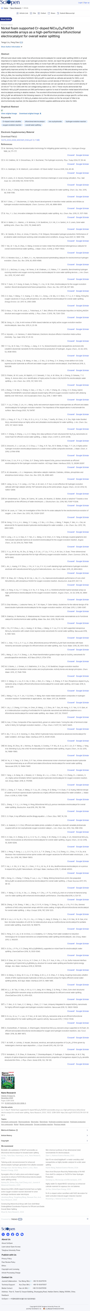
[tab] (45, 1130)
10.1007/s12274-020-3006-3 (15, 1103)
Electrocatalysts (24, 1122)
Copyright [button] (5, 1141)
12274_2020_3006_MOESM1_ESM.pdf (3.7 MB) (20, 140)
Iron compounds (7, 1124)
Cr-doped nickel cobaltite (12, 121)
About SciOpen (7, 1243)
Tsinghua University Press (11, 1250)
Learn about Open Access (11, 1247)
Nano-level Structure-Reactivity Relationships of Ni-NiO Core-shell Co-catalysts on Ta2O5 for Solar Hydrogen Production (65, 1174)
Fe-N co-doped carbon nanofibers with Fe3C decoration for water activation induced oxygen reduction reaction (66, 1194)
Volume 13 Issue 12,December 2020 (8, 1097)
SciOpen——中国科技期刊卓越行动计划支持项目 (18, 1299)
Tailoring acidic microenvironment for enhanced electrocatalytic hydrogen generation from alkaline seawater (22, 1163)
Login (80, 3)
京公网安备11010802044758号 (54, 1309)
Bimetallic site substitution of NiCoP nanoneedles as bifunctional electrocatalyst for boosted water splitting (20, 1151)
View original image (9, 113)
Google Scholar (82, 155)
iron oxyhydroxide (55, 121)
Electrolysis (44, 1122)
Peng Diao (15, 42)
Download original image (29, 113)
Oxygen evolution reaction (43, 1124)
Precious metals (59, 1124)
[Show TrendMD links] (87, 1219)
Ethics (4, 1266)
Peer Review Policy (8, 1262)
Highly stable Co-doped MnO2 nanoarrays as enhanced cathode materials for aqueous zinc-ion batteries (65, 1185)
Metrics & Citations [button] (8, 1130)
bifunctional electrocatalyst (35, 121)
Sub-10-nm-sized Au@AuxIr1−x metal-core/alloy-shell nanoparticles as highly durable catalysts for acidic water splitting (66, 1162)
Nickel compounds (26, 1124)
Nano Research (15, 8)
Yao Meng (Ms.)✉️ (25, 1281)
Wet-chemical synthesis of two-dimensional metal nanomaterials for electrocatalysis (63, 1151)
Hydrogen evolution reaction (59, 1122)
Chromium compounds (9, 1122)
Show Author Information (11, 47)
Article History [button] (6, 1135)
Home (6, 8)
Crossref (71, 155)
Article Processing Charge (11, 1273)
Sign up (86, 3)
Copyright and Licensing (10, 1269)
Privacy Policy (7, 1259)
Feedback (5, 1295)
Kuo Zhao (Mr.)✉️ (25, 1285)
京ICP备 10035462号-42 (33, 1309)
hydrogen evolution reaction (76, 121)
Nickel (16, 1124)
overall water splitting (33, 125)
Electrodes (35, 1122)
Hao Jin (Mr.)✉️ (24, 1288)
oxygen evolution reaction (12, 125)
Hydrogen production (78, 1122)
